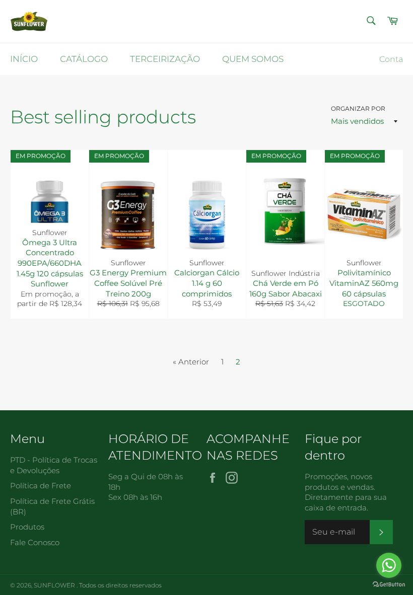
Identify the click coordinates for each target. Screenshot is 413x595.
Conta (391, 59)
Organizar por (358, 108)
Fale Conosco (34, 542)
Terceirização (165, 59)
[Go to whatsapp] (388, 565)
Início (24, 59)
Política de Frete (40, 485)
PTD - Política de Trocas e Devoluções (53, 465)
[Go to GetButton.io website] (389, 584)
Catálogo (84, 59)
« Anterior (191, 361)
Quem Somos (253, 59)
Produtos (27, 527)
